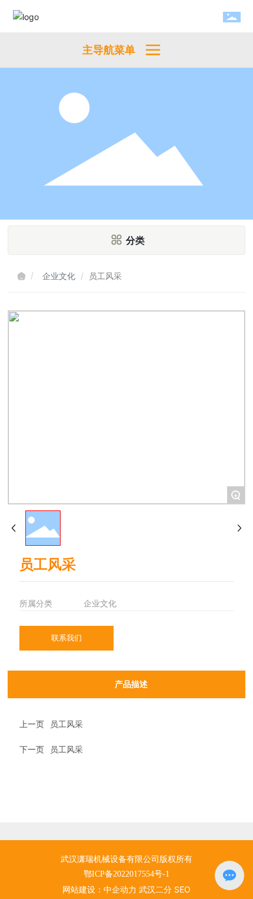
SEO (182, 889)
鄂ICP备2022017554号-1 (126, 874)
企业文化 (58, 276)
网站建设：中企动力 (99, 889)
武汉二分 (155, 889)
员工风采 (66, 724)
